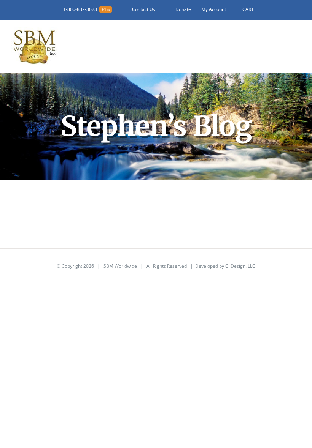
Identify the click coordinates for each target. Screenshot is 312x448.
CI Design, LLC (240, 266)
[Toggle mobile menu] (297, 38)
